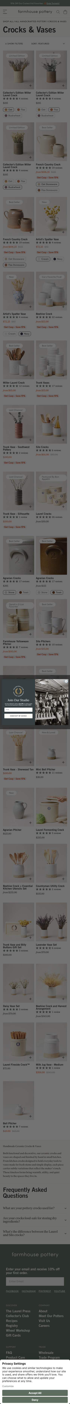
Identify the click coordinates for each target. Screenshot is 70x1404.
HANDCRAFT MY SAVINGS (18, 716)
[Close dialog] (66, 681)
